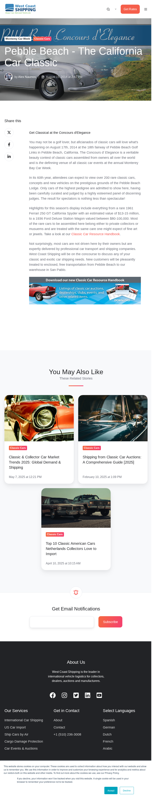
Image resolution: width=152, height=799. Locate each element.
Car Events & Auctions (21, 748)
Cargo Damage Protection (23, 741)
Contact (59, 727)
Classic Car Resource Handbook (95, 234)
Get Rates (130, 9)
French (108, 741)
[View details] (53, 695)
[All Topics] (56, 39)
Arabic (107, 748)
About (58, 720)
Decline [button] (127, 790)
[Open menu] (146, 9)
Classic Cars (42, 38)
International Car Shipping (23, 720)
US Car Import (15, 727)
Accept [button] (111, 790)
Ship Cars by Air (16, 734)
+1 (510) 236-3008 (67, 734)
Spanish (109, 720)
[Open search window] (108, 9)
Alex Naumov (27, 76)
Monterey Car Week (18, 38)
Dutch (107, 734)
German (109, 727)
